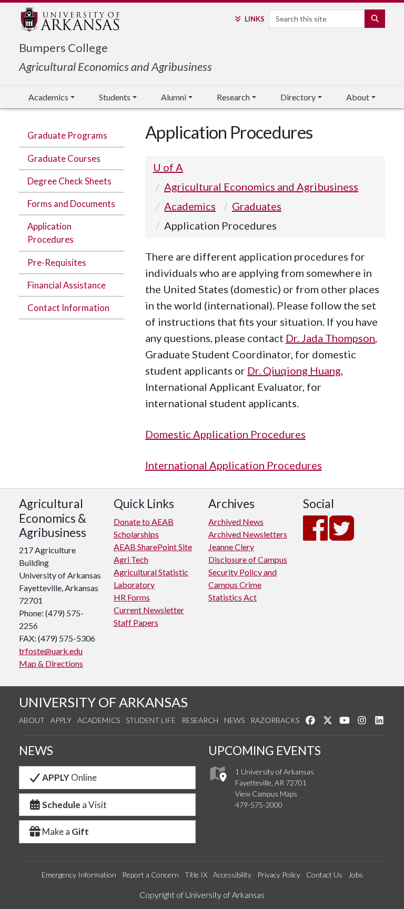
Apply (61, 720)
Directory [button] (298, 97)
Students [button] (114, 97)
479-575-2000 (258, 804)
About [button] (357, 97)
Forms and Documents (71, 203)
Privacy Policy (278, 874)
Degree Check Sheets (69, 181)
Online (69, 777)
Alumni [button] (173, 97)
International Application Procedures (233, 465)
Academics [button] (48, 97)
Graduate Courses (63, 158)
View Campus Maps (266, 793)
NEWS (36, 750)
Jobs (355, 874)
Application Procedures (50, 233)
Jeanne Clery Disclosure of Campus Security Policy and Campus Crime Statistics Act (247, 572)
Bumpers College (63, 47)
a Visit (74, 804)
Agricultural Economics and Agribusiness (115, 66)
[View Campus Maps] (217, 784)
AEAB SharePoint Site (153, 547)
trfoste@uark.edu (51, 651)
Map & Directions (51, 663)
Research (199, 720)
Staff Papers (136, 622)
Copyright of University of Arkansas (202, 895)
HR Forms (132, 597)
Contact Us (324, 874)
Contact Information (68, 307)
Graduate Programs (67, 135)
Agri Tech (131, 559)
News (234, 720)
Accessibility (232, 874)
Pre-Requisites (56, 262)
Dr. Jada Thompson (330, 338)
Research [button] (233, 97)
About (32, 720)
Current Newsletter (149, 610)
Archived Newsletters (247, 534)
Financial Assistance (66, 285)
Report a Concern (150, 874)
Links (254, 19)
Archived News (236, 521)
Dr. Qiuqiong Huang (294, 370)
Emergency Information (79, 874)
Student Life (151, 720)
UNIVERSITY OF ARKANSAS (103, 702)
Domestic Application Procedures (225, 434)
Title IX (196, 874)
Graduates (256, 206)
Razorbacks (274, 720)
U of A (168, 167)
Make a (65, 831)
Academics (190, 206)
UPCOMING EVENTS (264, 750)
